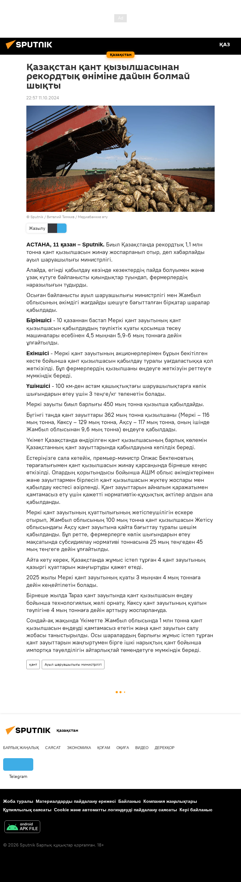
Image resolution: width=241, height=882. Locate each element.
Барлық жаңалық (21, 748)
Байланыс (129, 801)
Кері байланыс (195, 809)
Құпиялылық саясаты (27, 809)
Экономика (79, 748)
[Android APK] (22, 827)
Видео (141, 748)
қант (33, 664)
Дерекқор (164, 748)
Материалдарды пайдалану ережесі (76, 801)
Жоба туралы (18, 801)
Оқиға (122, 748)
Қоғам (103, 748)
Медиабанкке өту (93, 216)
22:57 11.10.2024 (42, 98)
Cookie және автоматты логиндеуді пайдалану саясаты (115, 809)
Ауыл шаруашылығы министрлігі (73, 664)
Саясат (53, 748)
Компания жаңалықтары (170, 801)
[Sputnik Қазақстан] (30, 50)
